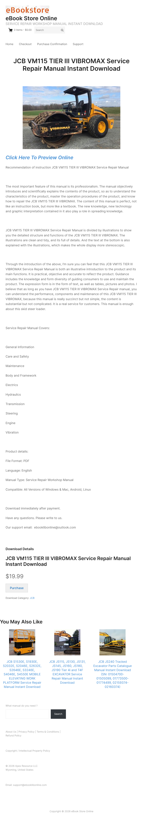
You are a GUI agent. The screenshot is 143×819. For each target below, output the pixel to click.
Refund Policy (13, 735)
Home (9, 44)
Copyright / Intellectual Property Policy (28, 750)
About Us (11, 731)
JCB (32, 598)
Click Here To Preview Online (39, 157)
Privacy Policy (26, 731)
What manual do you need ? (21, 705)
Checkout (25, 44)
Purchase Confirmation (52, 44)
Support (78, 44)
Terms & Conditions (48, 731)
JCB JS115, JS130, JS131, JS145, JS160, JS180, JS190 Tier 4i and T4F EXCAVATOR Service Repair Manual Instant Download (67, 672)
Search (58, 713)
